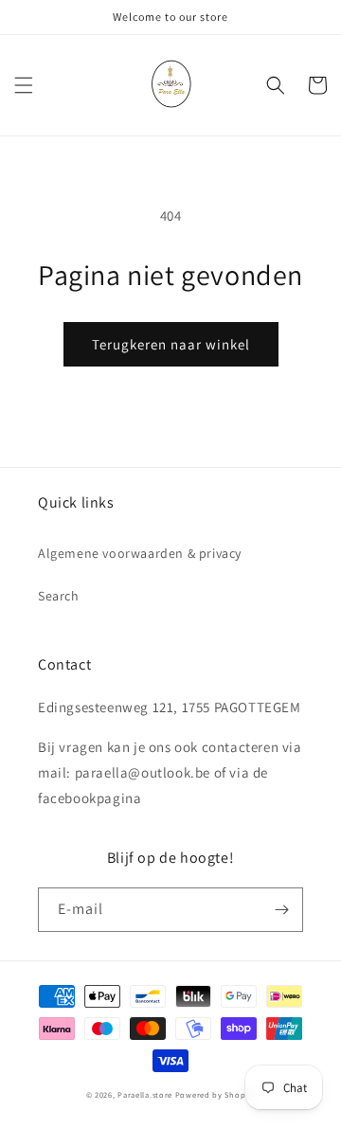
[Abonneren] (281, 909)
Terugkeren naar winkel (171, 344)
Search (59, 595)
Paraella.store (144, 1094)
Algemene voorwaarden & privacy (140, 553)
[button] (24, 85)
